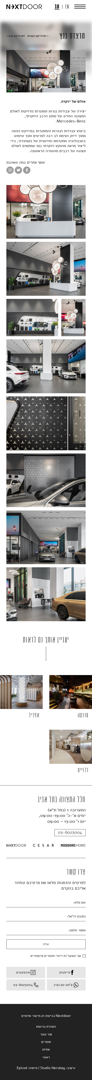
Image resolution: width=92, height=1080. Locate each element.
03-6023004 (70, 832)
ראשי (46, 1057)
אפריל (34, 715)
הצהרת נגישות (46, 1026)
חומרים (46, 1042)
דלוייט (83, 770)
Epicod (22, 1068)
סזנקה (83, 715)
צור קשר (46, 1034)
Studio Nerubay (52, 1068)
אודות (46, 1049)
